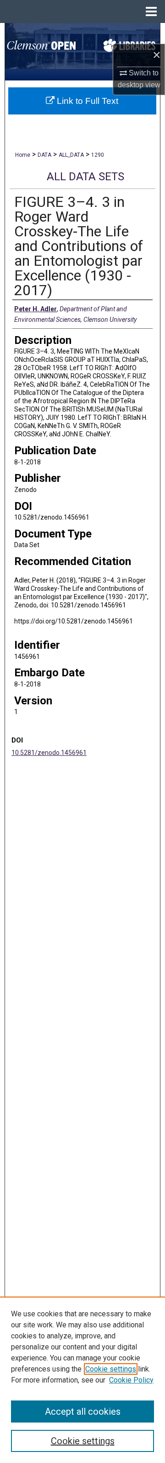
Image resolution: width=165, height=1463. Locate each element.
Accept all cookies (83, 1411)
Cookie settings (110, 1369)
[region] (82, 1380)
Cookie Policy (131, 1380)
